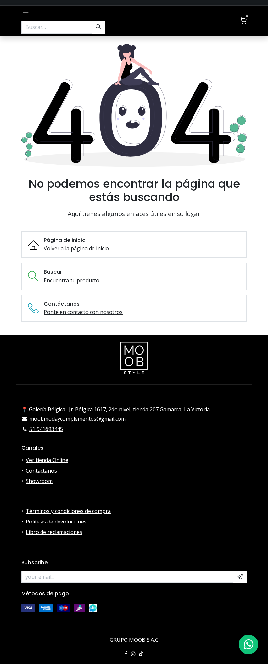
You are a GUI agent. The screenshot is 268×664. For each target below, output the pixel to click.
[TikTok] (141, 653)
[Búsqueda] (98, 27)
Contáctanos (41, 470)
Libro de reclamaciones (54, 532)
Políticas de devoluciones (56, 521)
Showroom (39, 481)
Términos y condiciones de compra (68, 511)
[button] (240, 577)
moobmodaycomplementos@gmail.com (77, 418)
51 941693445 (46, 429)
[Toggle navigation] (25, 14)
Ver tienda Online (47, 460)
